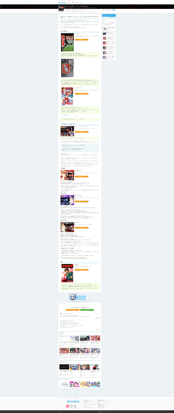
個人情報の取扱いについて (101, 405)
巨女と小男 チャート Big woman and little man (84, 342)
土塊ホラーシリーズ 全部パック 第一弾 (81, 126)
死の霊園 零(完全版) (78, 170)
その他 (99, 313)
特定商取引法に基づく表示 (101, 404)
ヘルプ (85, 405)
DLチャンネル (62, 3)
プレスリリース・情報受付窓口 (88, 407)
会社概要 (86, 402)
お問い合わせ (86, 406)
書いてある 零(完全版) (78, 195)
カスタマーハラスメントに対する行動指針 (90, 404)
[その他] (115, 10)
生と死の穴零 (77, 222)
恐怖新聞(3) (77, 264)
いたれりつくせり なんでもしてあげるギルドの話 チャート (85, 355)
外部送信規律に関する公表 (101, 406)
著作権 (98, 402)
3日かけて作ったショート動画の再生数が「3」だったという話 (95, 371)
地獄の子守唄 (77, 33)
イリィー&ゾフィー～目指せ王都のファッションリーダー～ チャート (95, 355)
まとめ (64, 397)
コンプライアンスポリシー (101, 407)
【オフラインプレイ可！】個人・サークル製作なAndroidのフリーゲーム (64, 342)
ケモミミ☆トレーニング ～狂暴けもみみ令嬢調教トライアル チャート (95, 342)
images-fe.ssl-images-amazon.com (66, 77)
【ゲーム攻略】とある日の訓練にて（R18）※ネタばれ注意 (74, 342)
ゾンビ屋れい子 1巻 (78, 87)
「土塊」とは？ (66, 150)
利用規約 (86, 403)
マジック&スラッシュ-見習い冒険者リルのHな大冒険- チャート (74, 355)
